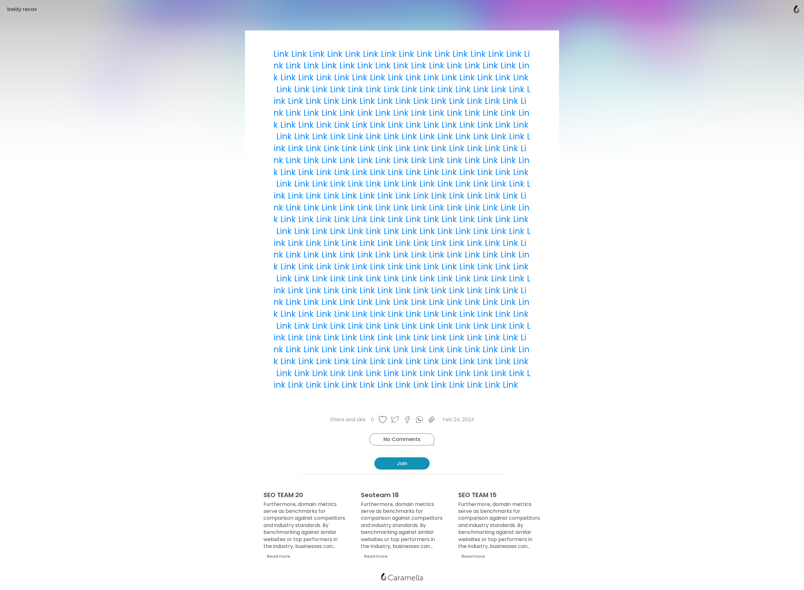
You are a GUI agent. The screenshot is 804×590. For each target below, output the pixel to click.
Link (281, 54)
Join (402, 463)
